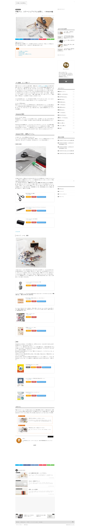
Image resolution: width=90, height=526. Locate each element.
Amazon (28, 196)
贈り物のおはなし (66, 102)
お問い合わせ (61, 188)
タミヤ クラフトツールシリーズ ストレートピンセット (36, 207)
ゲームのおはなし (66, 112)
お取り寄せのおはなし (66, 96)
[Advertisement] (34, 69)
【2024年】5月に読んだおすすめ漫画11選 (66, 153)
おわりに (20, 55)
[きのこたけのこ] (21, 5)
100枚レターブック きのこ (31, 327)
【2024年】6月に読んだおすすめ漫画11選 (66, 150)
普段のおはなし (66, 109)
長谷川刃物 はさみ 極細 (30, 193)
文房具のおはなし (18, 9)
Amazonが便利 (22, 52)
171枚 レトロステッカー (30, 313)
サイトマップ (61, 191)
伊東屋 (46, 85)
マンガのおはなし (66, 104)
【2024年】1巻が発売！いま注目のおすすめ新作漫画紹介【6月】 (66, 148)
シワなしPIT (17, 231)
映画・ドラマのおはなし (66, 117)
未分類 (66, 128)
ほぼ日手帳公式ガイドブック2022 (32, 364)
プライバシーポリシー (19, 524)
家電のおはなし (66, 99)
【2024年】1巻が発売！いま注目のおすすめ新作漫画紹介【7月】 (66, 144)
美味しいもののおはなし (66, 94)
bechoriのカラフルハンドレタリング (32, 392)
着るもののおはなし (66, 115)
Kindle (28, 367)
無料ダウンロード (66, 91)
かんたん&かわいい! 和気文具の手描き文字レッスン (35, 378)
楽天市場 (34, 196)
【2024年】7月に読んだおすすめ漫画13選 (66, 140)
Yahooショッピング (41, 196)
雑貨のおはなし (66, 120)
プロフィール (61, 196)
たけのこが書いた (66, 125)
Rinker (30, 194)
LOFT (39, 85)
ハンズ (42, 85)
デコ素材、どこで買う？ (23, 51)
